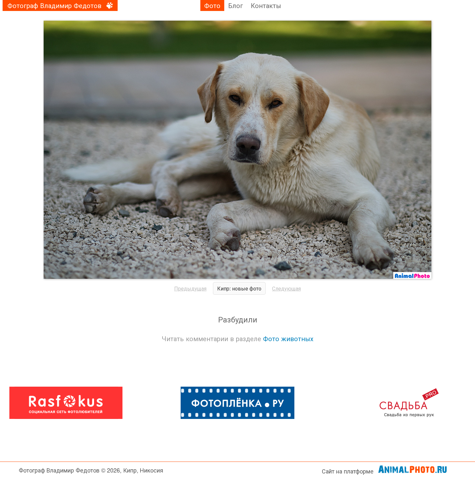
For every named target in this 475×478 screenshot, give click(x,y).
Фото (212, 5)
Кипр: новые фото (239, 288)
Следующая (286, 288)
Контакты (266, 5)
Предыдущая (190, 288)
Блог (235, 5)
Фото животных (288, 338)
